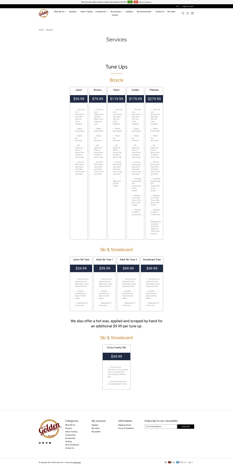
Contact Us (159, 12)
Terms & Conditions (126, 428)
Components (70, 435)
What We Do (70, 425)
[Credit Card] (165, 462)
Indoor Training (86, 12)
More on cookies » (145, 2)
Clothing (68, 441)
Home (41, 30)
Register (95, 425)
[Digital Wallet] (183, 462)
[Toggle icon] (183, 13)
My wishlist (96, 432)
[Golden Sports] (44, 13)
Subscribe (186, 426)
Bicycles (68, 428)
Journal (115, 15)
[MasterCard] (169, 462)
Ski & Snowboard (72, 445)
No (136, 2)
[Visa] (173, 462)
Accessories (70, 438)
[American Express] (177, 462)
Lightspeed (77, 462)
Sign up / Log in (188, 6)
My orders (96, 428)
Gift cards (171, 12)
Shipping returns (124, 425)
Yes (130, 2)
